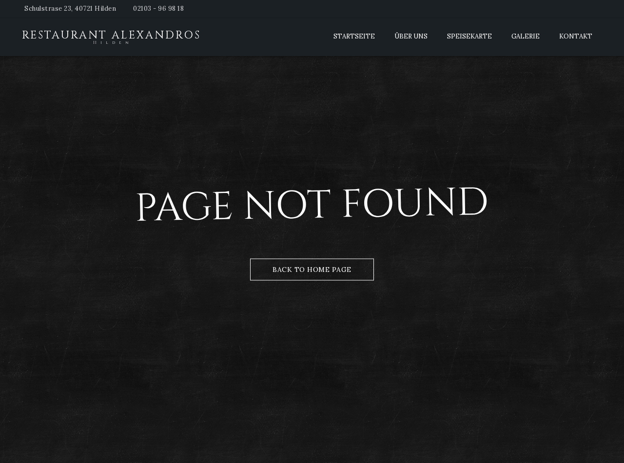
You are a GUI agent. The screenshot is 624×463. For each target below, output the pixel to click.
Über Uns (411, 36)
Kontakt (575, 36)
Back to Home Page (312, 269)
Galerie (525, 36)
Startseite (354, 36)
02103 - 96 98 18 (158, 8)
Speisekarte (469, 36)
